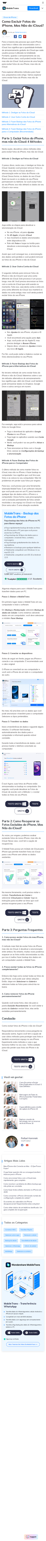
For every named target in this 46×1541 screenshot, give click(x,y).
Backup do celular (11, 1240)
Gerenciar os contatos (24, 1251)
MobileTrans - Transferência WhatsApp (20, 1305)
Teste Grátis (12, 564)
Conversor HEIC (10, 1230)
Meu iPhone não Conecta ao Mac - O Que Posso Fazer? (22, 1167)
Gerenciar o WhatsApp (12, 1246)
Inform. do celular (30, 1246)
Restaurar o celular (30, 1235)
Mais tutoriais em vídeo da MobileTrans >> (23, 1344)
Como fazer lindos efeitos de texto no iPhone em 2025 (22, 1191)
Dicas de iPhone (10, 17)
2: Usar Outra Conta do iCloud (22, 117)
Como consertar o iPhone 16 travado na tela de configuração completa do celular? (22, 1197)
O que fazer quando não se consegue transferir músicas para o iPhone (22, 1173)
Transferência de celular (29, 1240)
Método (5, 117)
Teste (35, 804)
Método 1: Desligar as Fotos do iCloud (18, 112)
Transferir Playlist (26, 1230)
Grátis (21, 811)
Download (33, 8)
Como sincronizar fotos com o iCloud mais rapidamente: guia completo (20, 1179)
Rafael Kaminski (20, 32)
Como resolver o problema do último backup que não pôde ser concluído (22, 1185)
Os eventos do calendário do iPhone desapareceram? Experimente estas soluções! (22, 1203)
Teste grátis (15, 1333)
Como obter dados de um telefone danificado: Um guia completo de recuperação (23, 1208)
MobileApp (8, 1251)
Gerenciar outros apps (12, 1235)
